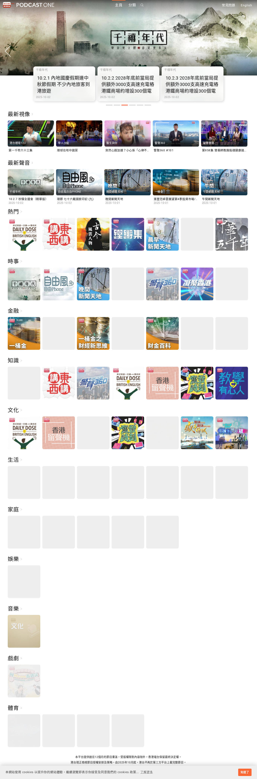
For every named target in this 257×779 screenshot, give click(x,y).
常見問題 (228, 5)
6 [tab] (147, 105)
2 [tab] (117, 105)
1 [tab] (109, 105)
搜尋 (142, 5)
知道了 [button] (245, 772)
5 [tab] (140, 105)
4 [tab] (132, 105)
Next (249, 51)
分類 (132, 5)
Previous (7, 51)
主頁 (118, 5)
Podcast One (35, 5)
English (246, 5)
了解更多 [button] (146, 772)
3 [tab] (124, 105)
